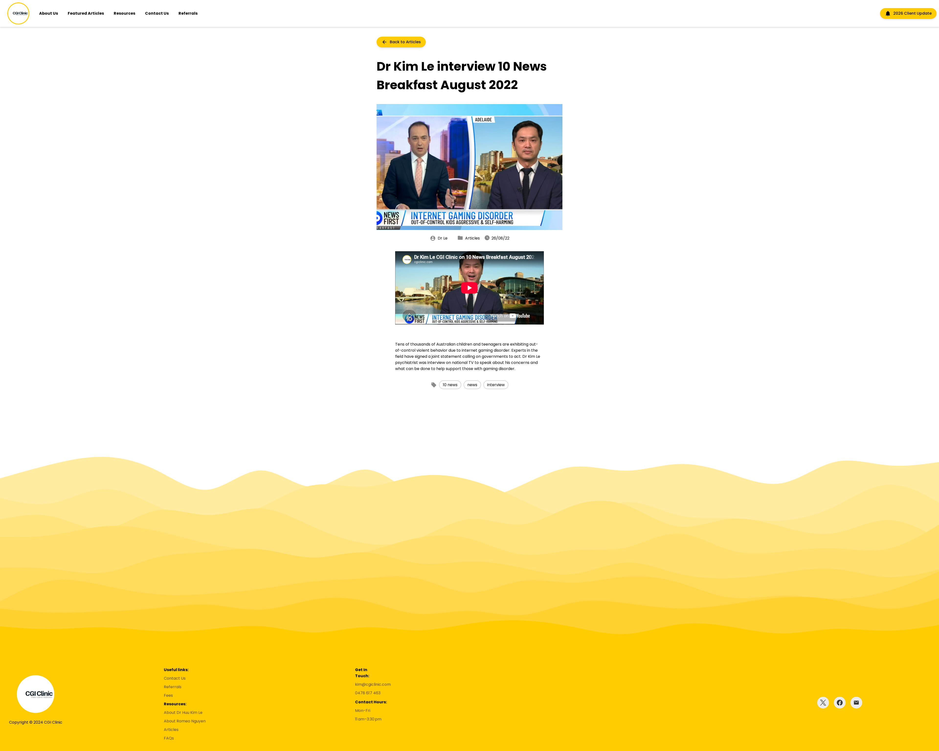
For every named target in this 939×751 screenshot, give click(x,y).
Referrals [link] (172, 687)
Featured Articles (86, 13)
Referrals (188, 13)
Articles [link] (171, 729)
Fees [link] (168, 695)
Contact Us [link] (175, 678)
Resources (124, 13)
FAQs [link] (169, 738)
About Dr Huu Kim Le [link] (183, 712)
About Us (48, 13)
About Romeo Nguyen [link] (185, 721)
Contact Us (157, 13)
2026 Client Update (912, 13)
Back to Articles (405, 42)
